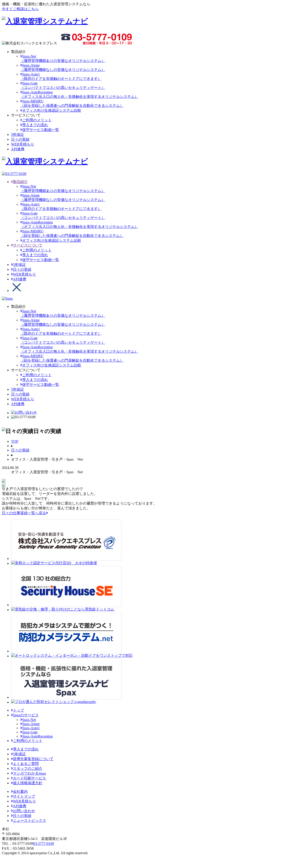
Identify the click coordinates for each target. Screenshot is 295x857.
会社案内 (20, 791)
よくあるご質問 (26, 764)
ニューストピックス (29, 820)
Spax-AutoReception (37, 736)
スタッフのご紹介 (27, 768)
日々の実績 (22, 269)
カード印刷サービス (29, 778)
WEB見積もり (24, 274)
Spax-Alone (31, 724)
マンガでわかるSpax (29, 773)
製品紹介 (20, 182)
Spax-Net (29, 720)
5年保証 (19, 265)
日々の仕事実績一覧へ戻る (24, 513)
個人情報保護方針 (27, 783)
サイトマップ (24, 796)
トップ (18, 710)
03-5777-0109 (43, 843)
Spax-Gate (30, 732)
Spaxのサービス (26, 715)
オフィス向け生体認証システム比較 (51, 110)
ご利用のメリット (37, 120)
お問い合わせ (24, 811)
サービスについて (27, 245)
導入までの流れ (35, 125)
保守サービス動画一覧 (40, 130)
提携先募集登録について (33, 759)
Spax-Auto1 (31, 728)
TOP (14, 441)
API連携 (19, 279)
